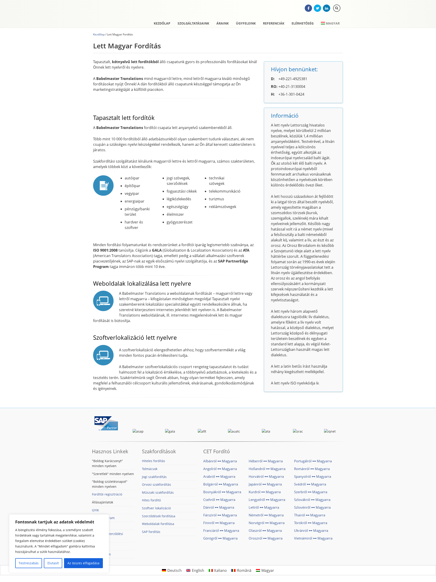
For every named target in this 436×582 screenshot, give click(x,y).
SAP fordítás (151, 532)
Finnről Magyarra (219, 522)
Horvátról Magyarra (266, 476)
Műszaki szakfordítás (158, 492)
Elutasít (53, 563)
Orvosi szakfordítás (156, 484)
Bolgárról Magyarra (220, 484)
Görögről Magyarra (220, 538)
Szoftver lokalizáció (156, 508)
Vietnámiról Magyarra (313, 538)
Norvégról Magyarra (267, 522)
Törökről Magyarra (310, 522)
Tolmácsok (149, 469)
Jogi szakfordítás (154, 477)
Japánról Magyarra (265, 484)
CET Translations (117, 14)
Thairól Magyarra (309, 515)
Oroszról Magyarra (265, 538)
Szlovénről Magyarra (312, 507)
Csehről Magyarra (219, 499)
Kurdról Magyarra (265, 492)
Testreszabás (29, 563)
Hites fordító (151, 500)
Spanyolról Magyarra (312, 476)
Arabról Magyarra (219, 476)
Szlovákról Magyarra (312, 499)
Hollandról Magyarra (267, 468)
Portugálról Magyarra (313, 461)
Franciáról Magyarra (221, 530)
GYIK (95, 510)
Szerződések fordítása (158, 516)
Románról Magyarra (312, 468)
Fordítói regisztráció (107, 494)
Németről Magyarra (266, 515)
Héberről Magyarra (266, 461)
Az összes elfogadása (83, 563)
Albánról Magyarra (220, 461)
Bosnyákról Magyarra (222, 492)
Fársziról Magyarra (220, 515)
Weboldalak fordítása (158, 524)
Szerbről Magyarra (310, 492)
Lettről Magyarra (264, 507)
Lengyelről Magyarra (267, 499)
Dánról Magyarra (218, 507)
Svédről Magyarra (310, 484)
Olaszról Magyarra (265, 530)
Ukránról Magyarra (311, 530)
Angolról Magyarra (220, 468)
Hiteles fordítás (153, 461)
